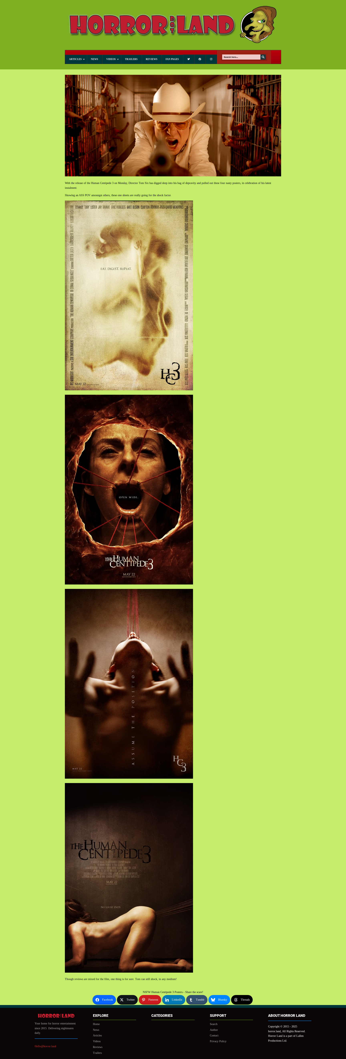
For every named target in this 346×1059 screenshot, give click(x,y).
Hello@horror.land (45, 1046)
